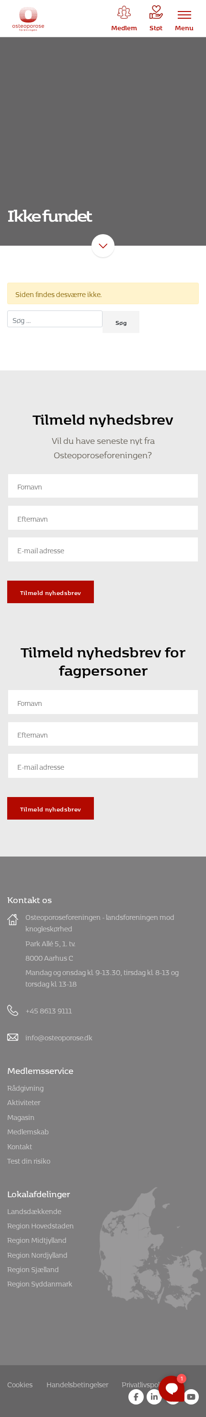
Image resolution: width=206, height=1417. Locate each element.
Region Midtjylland (37, 1238)
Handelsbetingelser (77, 1383)
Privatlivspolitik (146, 1383)
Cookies (20, 1383)
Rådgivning (25, 1086)
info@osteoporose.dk (58, 1036)
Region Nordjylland (37, 1253)
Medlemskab (28, 1130)
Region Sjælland (33, 1268)
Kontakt (19, 1145)
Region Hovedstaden (40, 1224)
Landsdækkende (34, 1209)
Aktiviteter (23, 1101)
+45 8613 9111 (48, 1009)
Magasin (20, 1115)
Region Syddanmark (39, 1282)
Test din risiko (28, 1159)
